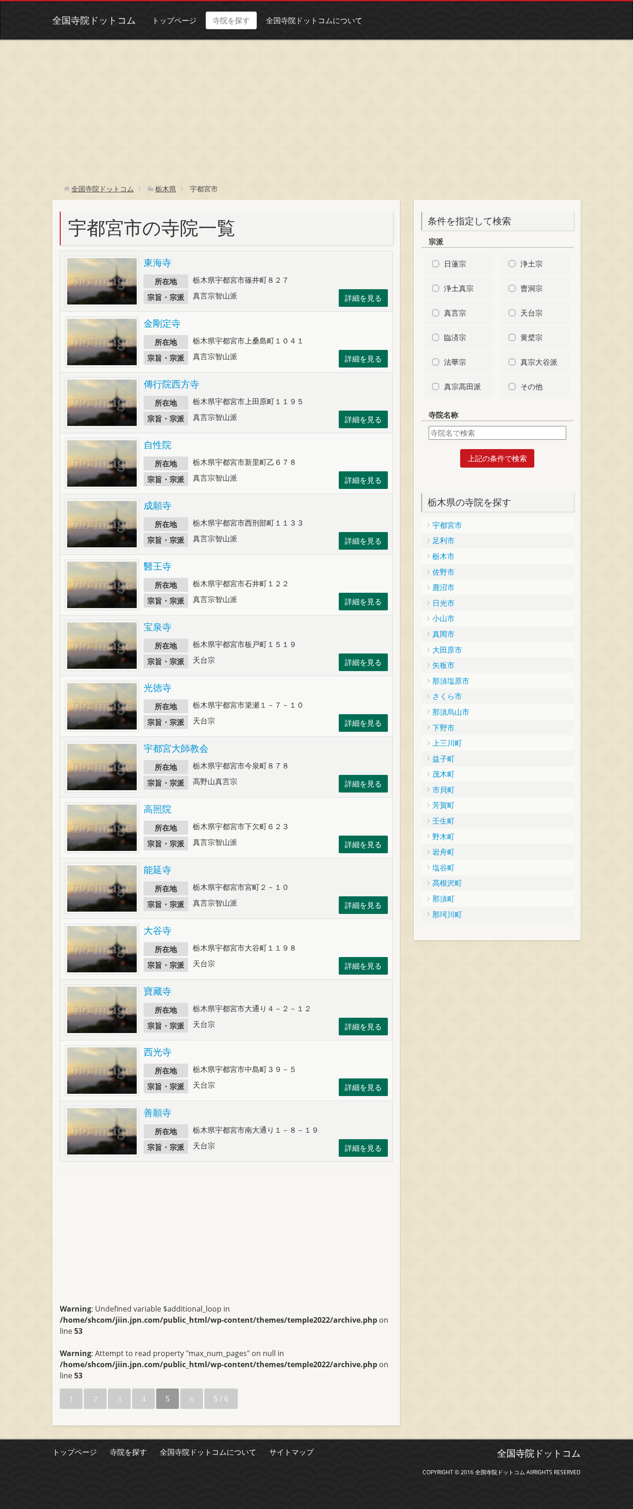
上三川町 (447, 743)
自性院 (157, 444)
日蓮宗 (455, 264)
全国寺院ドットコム (94, 20)
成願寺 (157, 505)
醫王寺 (157, 566)
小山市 (443, 618)
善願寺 (157, 1112)
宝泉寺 (157, 627)
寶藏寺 (157, 991)
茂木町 (443, 774)
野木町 (443, 836)
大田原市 (447, 650)
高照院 (157, 809)
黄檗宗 (531, 337)
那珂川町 (447, 914)
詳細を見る (363, 298)
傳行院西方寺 (171, 384)
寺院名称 (443, 415)
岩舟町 (443, 852)
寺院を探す (231, 20)
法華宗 (455, 362)
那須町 (443, 899)
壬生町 (443, 821)
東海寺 (157, 262)
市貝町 (443, 790)
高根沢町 (447, 883)
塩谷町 (443, 867)
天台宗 (531, 313)
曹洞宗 (531, 288)
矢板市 (443, 665)
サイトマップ (291, 1452)
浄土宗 (531, 264)
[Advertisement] (316, 109)
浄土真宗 (459, 288)
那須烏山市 (450, 712)
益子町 (443, 759)
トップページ (174, 20)
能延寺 (157, 869)
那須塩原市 (450, 681)
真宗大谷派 (538, 362)
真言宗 (455, 313)
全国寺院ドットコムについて (314, 20)
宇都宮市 (447, 525)
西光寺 (157, 1052)
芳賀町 (443, 805)
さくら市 (447, 696)
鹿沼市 (443, 587)
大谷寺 (157, 930)
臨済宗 (455, 337)
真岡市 (443, 634)
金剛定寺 (162, 323)
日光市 (443, 603)
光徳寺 (157, 687)
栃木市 (443, 556)
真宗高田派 (462, 386)
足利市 (443, 540)
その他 (531, 386)
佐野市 (443, 572)
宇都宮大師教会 (176, 748)
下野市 (443, 728)
